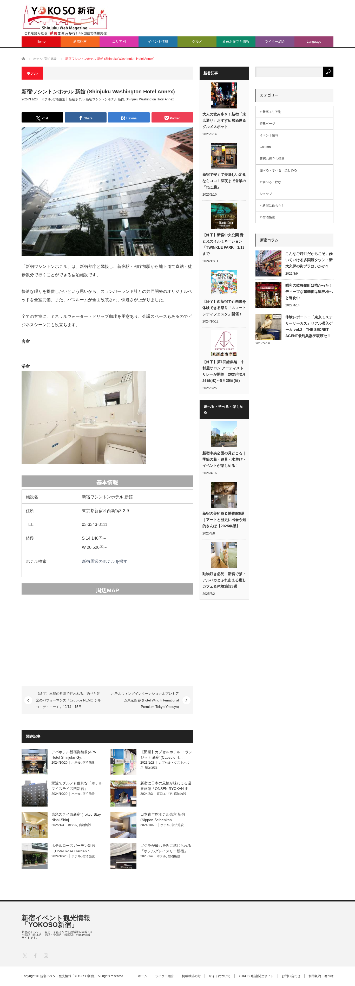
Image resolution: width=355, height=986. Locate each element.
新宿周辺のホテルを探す (105, 561)
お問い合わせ (291, 976)
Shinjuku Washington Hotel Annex (150, 99)
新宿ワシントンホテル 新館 (105, 99)
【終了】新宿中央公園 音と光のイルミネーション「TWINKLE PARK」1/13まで (223, 244)
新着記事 (80, 41)
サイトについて (220, 976)
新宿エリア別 (271, 112)
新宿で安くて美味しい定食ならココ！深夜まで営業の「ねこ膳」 (224, 180)
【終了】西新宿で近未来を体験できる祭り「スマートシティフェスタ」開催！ (224, 307)
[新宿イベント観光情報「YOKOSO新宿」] (65, 20)
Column (265, 147)
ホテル (46, 99)
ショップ (266, 194)
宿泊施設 (58, 99)
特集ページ (267, 123)
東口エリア (164, 794)
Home (41, 41)
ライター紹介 (275, 41)
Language (314, 41)
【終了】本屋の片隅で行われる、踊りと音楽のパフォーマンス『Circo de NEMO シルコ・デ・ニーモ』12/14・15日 (68, 700)
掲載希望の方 (191, 976)
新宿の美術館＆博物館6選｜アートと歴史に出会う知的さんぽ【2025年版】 (224, 519)
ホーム (142, 976)
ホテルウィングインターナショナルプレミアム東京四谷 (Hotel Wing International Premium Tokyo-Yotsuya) (145, 700)
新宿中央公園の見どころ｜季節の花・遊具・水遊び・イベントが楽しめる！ (224, 459)
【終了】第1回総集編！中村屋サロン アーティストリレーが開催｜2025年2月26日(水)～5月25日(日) (224, 371)
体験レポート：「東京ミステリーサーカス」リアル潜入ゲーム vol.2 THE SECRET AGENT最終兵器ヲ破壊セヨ (309, 326)
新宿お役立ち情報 (235, 41)
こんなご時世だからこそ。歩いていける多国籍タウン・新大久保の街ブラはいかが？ (309, 260)
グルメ (197, 41)
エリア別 (119, 41)
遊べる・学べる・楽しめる (278, 170)
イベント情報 (158, 41)
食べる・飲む (271, 182)
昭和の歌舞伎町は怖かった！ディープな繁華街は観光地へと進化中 (309, 291)
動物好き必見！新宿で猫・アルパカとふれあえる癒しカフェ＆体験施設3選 (224, 580)
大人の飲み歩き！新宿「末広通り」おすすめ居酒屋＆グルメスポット (224, 120)
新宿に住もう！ (273, 205)
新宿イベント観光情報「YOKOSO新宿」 (56, 921)
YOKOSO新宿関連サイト (256, 976)
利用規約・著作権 (320, 976)
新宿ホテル (76, 99)
